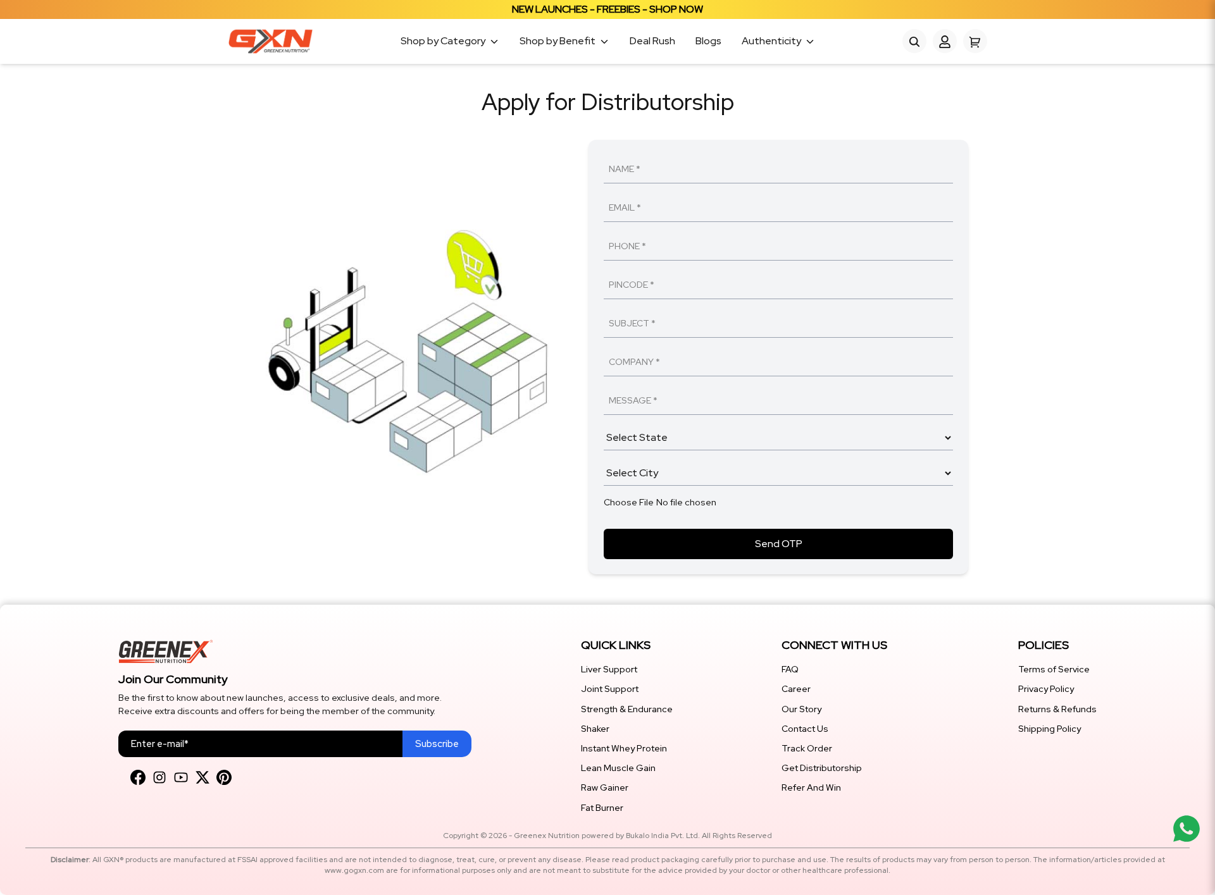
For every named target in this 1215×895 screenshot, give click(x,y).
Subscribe (437, 744)
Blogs (708, 41)
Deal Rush (652, 41)
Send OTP (778, 543)
